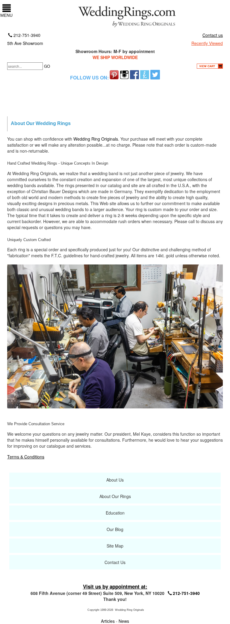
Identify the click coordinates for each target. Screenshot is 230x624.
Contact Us (115, 562)
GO (47, 66)
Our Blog (115, 529)
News (124, 621)
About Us (115, 480)
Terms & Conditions (25, 457)
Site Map (115, 546)
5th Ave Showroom (25, 43)
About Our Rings (115, 496)
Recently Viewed (207, 43)
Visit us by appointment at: (115, 586)
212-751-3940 (26, 35)
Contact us (212, 35)
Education (115, 513)
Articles (108, 621)
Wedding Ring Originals (95, 139)
